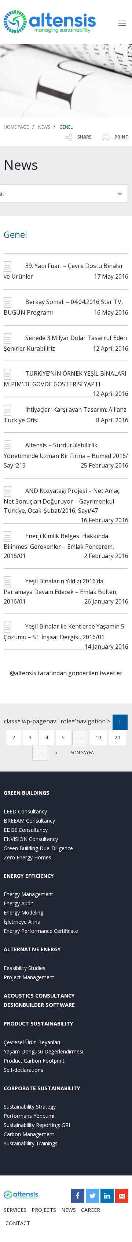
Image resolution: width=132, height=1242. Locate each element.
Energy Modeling (23, 912)
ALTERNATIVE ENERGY (32, 949)
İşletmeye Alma (22, 921)
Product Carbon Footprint (34, 1060)
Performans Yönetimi (29, 1115)
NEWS (68, 1209)
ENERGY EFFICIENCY (29, 875)
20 (117, 737)
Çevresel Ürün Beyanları (32, 1042)
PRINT (120, 137)
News (44, 127)
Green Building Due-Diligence (38, 848)
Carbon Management (29, 1134)
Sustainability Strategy (30, 1106)
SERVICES (15, 1209)
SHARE (84, 137)
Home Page (16, 127)
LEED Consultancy (25, 811)
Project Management (29, 977)
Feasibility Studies (24, 967)
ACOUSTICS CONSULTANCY (39, 995)
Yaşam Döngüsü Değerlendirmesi (43, 1051)
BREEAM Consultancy (29, 820)
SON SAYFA (82, 752)
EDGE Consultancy (26, 829)
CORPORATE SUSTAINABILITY (42, 1088)
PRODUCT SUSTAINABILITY (38, 1023)
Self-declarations (23, 1069)
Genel (66, 127)
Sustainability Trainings (31, 1143)
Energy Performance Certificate (41, 930)
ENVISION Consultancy (31, 838)
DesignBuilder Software (39, 1004)
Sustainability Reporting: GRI (37, 1124)
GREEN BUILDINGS (27, 792)
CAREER (90, 1209)
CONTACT (18, 1223)
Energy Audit (18, 903)
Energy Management (28, 894)
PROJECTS (44, 1209)
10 (98, 737)
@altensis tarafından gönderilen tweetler (66, 673)
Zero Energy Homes (27, 857)
